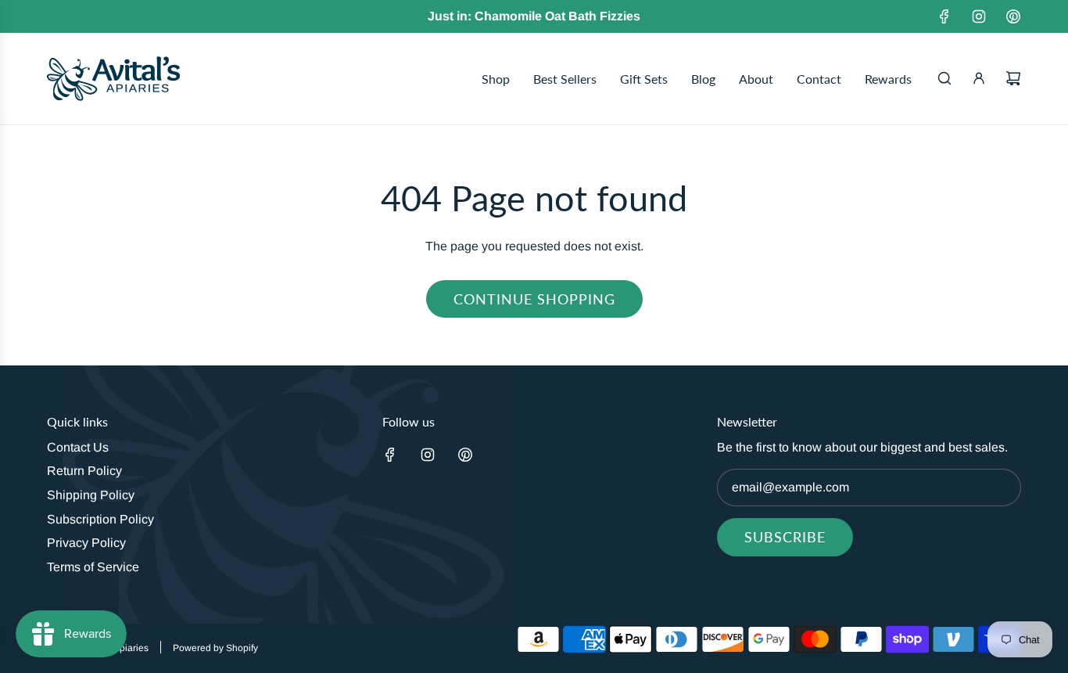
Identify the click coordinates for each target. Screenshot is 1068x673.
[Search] (944, 78)
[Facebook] (944, 16)
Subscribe (785, 536)
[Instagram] (979, 16)
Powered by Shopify (215, 647)
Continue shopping (534, 299)
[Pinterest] (1013, 16)
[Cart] (1013, 78)
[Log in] (979, 78)
